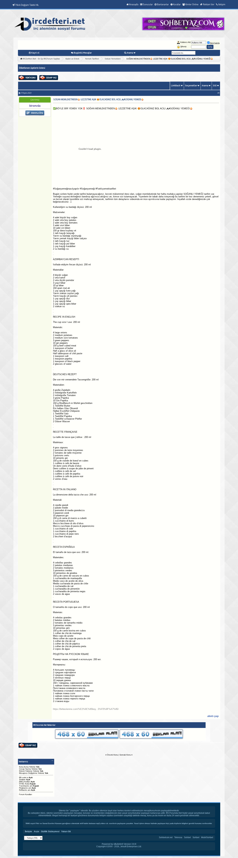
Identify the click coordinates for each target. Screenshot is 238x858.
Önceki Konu (112, 755)
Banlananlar (163, 4)
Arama (130, 53)
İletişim (221, 4)
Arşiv (36, 831)
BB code (22, 777)
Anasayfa (133, 4)
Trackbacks (24, 786)
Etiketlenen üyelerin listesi (32, 68)
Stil (215, 85)
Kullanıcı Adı (185, 42)
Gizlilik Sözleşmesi (50, 831)
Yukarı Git (66, 831)
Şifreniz (183, 46)
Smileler (22, 780)
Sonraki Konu (125, 755)
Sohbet (187, 837)
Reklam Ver (208, 4)
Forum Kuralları (25, 794)
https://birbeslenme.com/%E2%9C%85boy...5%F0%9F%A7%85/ (86, 709)
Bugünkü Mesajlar (83, 53)
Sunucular (148, 4)
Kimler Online (191, 4)
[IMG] (21, 782)
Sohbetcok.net (165, 837)
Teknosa (178, 837)
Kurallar (177, 4)
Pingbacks (23, 788)
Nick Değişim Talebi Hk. (27, 5)
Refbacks (23, 790)
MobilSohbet (207, 837)
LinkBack (175, 85)
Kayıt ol (35, 53)
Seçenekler (191, 85)
